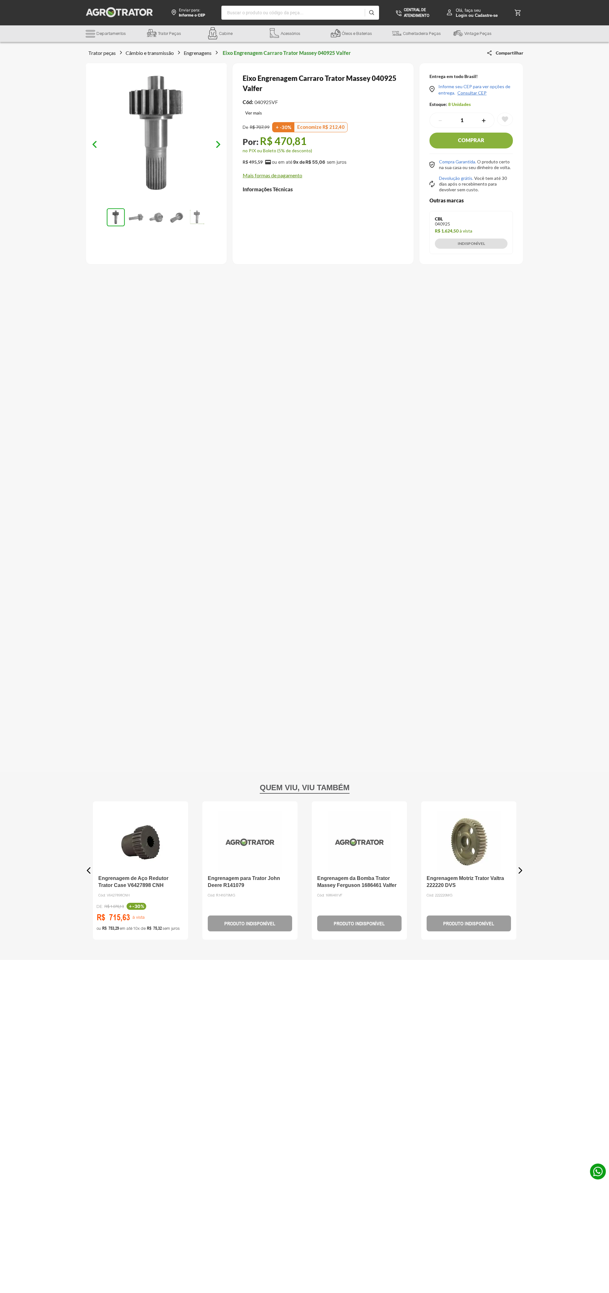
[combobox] (300, 13)
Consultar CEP (472, 92)
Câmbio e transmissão (150, 53)
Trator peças (102, 53)
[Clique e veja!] (252, 113)
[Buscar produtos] (371, 12)
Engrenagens (198, 53)
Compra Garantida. (458, 161)
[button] (116, 34)
